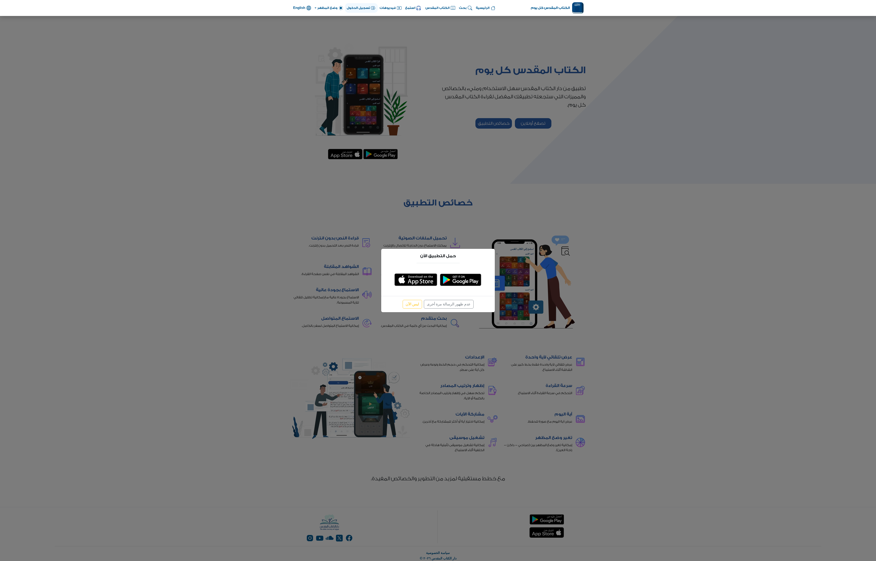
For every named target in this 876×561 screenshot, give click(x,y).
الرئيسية (483, 8)
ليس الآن (412, 304)
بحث (463, 8)
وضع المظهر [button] (327, 8)
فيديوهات (388, 8)
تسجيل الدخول (358, 8)
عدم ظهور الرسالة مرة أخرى (449, 304)
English (299, 8)
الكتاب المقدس (437, 8)
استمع (410, 8)
